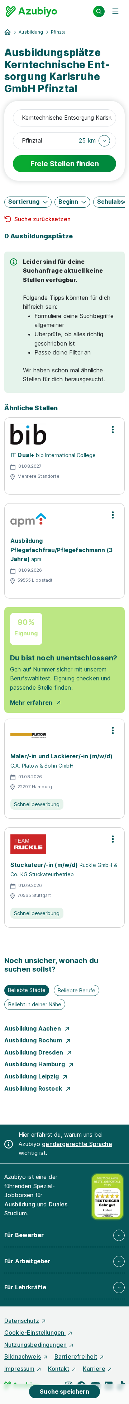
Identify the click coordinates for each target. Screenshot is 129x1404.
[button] (94, 141)
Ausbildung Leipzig (32, 1076)
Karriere (94, 1368)
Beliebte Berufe (76, 990)
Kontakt (58, 1368)
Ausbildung (31, 32)
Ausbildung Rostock (33, 1088)
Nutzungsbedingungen (35, 1344)
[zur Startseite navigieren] (7, 32)
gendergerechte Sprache (77, 1143)
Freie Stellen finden (64, 163)
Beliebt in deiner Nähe (34, 1004)
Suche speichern (64, 1391)
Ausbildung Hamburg (35, 1064)
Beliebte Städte (27, 990)
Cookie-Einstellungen (35, 1332)
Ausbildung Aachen (33, 1028)
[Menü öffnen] (115, 11)
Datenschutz (21, 1320)
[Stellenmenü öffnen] (112, 429)
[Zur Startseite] (31, 11)
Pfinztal (59, 32)
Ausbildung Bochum (33, 1040)
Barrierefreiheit (75, 1356)
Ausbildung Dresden (34, 1052)
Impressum (19, 1368)
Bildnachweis (22, 1356)
